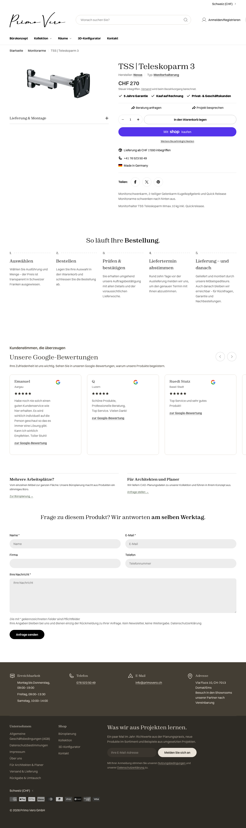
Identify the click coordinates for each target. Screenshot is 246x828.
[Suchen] (185, 19)
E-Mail (130, 535)
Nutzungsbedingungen (172, 763)
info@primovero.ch (148, 682)
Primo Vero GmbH (32, 810)
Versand (146, 89)
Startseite (16, 50)
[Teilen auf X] (146, 182)
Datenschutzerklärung (186, 623)
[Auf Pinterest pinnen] (158, 182)
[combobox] (133, 20)
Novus (137, 75)
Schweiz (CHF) (222, 3)
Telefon (130, 555)
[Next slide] (231, 356)
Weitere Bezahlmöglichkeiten (177, 141)
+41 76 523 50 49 (135, 158)
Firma (14, 555)
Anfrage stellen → (138, 492)
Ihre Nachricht (20, 574)
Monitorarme (37, 50)
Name (15, 535)
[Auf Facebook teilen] (135, 182)
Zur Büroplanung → (21, 496)
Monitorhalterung (166, 75)
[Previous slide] (220, 356)
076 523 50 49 (86, 682)
